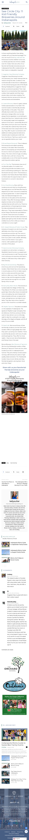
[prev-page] (3, 566)
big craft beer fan (19, 57)
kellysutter (7, 23)
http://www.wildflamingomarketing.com (14, 503)
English (17, 838)
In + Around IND (5, 8)
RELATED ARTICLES (9, 536)
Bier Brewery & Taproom (19, 344)
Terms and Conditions (14, 833)
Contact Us (7, 832)
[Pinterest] (16, 826)
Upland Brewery (8, 103)
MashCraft (6, 325)
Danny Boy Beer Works (10, 285)
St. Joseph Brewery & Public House (13, 227)
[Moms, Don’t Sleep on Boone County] (6, 560)
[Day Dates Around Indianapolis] (6, 773)
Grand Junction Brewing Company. (13, 248)
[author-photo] (14, 499)
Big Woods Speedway (9, 265)
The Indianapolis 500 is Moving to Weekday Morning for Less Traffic (21, 483)
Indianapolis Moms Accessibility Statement (14, 835)
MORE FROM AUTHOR (10, 538)
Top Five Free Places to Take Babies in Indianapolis (8, 483)
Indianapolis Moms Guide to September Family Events (13, 744)
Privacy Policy (20, 832)
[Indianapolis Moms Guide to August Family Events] (6, 552)
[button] (2, 2)
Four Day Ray (7, 164)
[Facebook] (8, 826)
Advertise (13, 832)
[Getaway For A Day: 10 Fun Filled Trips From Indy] (6, 781)
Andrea (4, 747)
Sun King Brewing (8, 185)
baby (8, 462)
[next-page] (5, 566)
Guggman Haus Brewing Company (13, 74)
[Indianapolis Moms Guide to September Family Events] (6, 544)
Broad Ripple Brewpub (10, 143)
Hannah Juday (11, 601)
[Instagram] (12, 825)
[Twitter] (21, 826)
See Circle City (13, 462)
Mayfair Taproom (8, 306)
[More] (23, 26)
